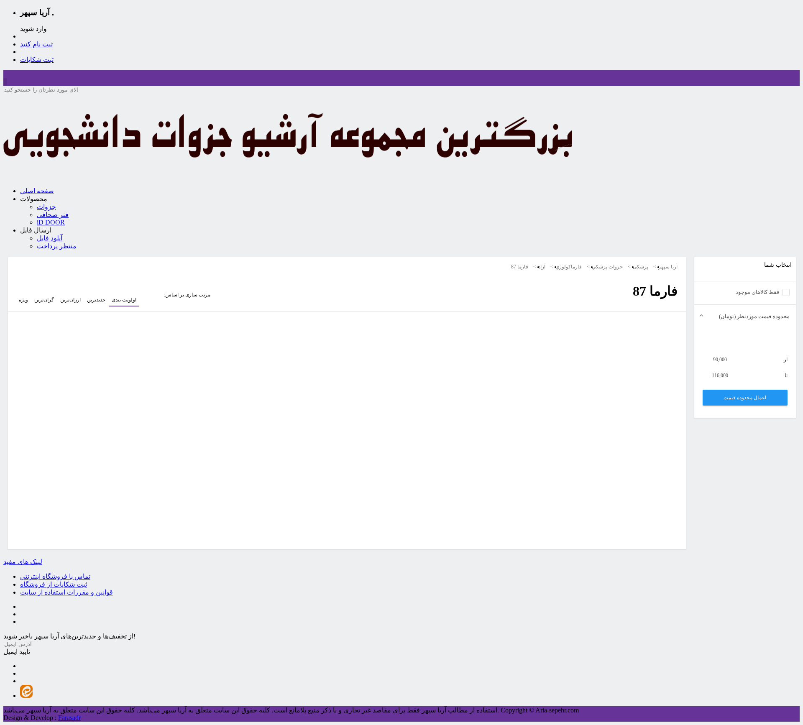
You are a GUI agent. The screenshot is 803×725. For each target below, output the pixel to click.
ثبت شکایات (37, 59)
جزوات (46, 206)
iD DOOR (51, 222)
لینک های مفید (22, 561)
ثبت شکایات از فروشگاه (53, 584)
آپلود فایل (49, 238)
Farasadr (69, 717)
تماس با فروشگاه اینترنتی (55, 576)
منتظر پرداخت (57, 246)
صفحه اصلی (37, 190)
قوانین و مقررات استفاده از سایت (66, 592)
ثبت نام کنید (36, 44)
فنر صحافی (53, 214)
